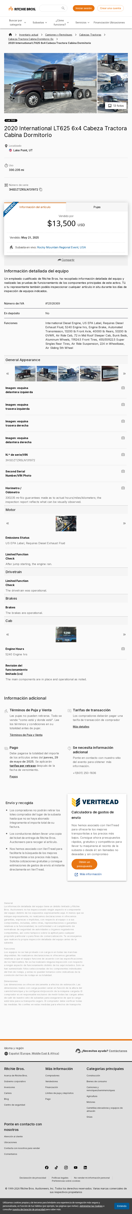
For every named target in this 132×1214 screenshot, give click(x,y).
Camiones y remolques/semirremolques (101, 1089)
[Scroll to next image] (124, 373)
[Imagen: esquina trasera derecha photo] (123, 421)
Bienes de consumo (97, 1081)
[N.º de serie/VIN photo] (123, 454)
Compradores (52, 1075)
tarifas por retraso (23, 765)
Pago (48, 1099)
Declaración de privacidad (33, 1178)
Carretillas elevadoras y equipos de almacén (105, 1110)
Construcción (93, 1075)
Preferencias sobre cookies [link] (66, 1181)
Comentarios (10, 1154)
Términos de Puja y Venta (26, 735)
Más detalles (81, 727)
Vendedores (51, 1081)
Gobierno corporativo (15, 1081)
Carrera (8, 1093)
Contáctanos (118, 1051)
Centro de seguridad (14, 1105)
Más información (91, 874)
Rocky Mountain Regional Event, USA (61, 247)
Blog (6, 1099)
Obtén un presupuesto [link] (84, 864)
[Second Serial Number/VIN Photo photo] (123, 471)
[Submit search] (63, 8)
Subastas (38, 22)
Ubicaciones (117, 22)
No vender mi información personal (92, 1178)
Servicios (80, 22)
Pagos (14, 777)
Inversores (9, 1087)
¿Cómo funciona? (60, 22)
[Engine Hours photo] (123, 648)
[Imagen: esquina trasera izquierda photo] (123, 404)
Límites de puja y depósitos (59, 1093)
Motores (91, 1102)
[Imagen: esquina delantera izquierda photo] (123, 387)
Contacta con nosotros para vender (22, 1148)
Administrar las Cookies (91, 1206)
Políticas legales (60, 1178)
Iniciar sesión (84, 8)
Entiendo (121, 1206)
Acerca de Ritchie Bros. (16, 1075)
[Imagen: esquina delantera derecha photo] (123, 438)
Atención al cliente (13, 1136)
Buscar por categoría (15, 22)
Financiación (101, 22)
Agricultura (92, 1096)
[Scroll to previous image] (8, 373)
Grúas (89, 1117)
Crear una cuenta (110, 8)
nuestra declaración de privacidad (28, 1209)
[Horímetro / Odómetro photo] (123, 488)
